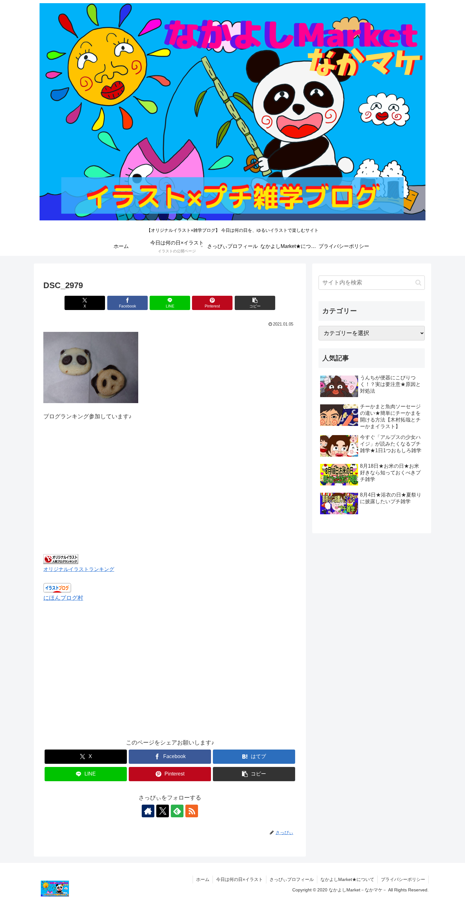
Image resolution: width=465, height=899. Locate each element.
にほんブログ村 (63, 598)
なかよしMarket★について (347, 879)
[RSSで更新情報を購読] (191, 811)
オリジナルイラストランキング (78, 569)
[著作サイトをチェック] (148, 811)
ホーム (202, 879)
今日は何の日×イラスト (239, 879)
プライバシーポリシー (403, 879)
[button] (255, 303)
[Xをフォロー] (162, 811)
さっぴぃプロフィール (292, 879)
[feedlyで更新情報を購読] (177, 811)
